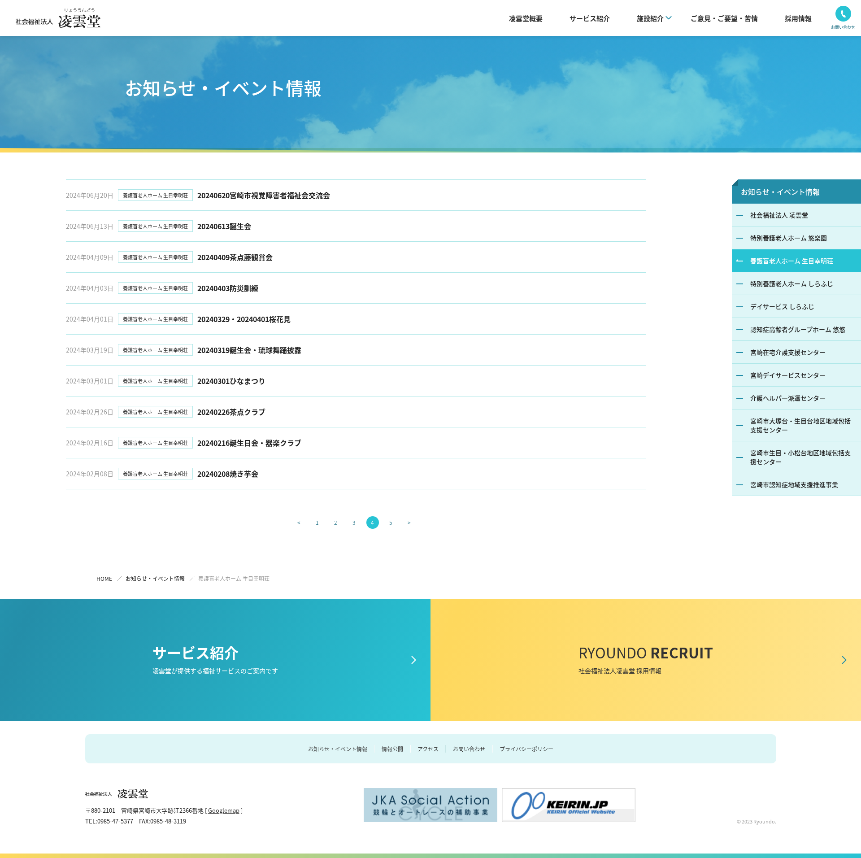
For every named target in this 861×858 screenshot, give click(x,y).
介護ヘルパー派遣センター (788, 397)
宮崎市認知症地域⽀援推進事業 (794, 484)
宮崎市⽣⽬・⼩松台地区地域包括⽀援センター (800, 457)
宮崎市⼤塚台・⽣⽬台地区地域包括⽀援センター (800, 425)
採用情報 (798, 18)
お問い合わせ (469, 749)
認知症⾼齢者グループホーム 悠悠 (797, 329)
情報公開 (392, 749)
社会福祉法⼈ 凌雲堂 (779, 214)
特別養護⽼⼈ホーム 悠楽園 (788, 237)
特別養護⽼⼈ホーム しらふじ (791, 283)
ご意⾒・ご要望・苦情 (724, 18)
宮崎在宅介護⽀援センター (788, 352)
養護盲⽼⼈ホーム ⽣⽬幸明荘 (791, 260)
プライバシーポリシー (526, 749)
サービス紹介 (590, 18)
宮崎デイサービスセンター (788, 374)
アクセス (428, 749)
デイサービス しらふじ (782, 306)
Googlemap (223, 810)
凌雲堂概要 (526, 18)
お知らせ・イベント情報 (780, 191)
